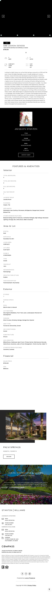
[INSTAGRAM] (26, 573)
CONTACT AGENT (26, 154)
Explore (8, 456)
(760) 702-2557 (26, 140)
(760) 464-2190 (8, 535)
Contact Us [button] (26, 495)
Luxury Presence (30, 578)
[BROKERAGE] (29, 573)
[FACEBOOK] (22, 573)
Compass (36, 555)
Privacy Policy (32, 585)
